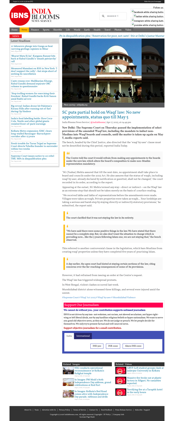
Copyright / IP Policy (102, 414)
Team (37, 410)
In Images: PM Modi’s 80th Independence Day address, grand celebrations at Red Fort (92, 382)
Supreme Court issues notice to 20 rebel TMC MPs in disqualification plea (32, 157)
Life (68, 29)
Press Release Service (123, 410)
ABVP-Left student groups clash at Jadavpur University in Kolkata (145, 369)
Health (97, 29)
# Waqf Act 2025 (87, 297)
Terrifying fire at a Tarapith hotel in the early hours (144, 391)
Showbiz (57, 29)
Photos (117, 29)
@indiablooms (97, 122)
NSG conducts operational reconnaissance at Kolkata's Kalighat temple (89, 370)
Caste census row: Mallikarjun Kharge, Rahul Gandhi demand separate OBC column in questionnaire (32, 83)
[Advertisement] (34, 284)
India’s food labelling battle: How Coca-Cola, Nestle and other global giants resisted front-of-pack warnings (32, 121)
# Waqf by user (103, 297)
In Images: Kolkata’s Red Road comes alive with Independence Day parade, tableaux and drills (91, 394)
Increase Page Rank (87, 417)
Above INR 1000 (133, 346)
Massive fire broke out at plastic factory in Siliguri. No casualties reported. (144, 380)
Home (14, 29)
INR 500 (97, 346)
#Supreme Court (70, 297)
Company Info (118, 414)
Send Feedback (106, 410)
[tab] (69, 336)
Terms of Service (79, 410)
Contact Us (93, 410)
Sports (46, 29)
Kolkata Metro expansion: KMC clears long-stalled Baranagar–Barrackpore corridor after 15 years (31, 133)
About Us (27, 410)
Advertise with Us (49, 410)
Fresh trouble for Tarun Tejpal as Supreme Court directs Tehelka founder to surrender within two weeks (34, 146)
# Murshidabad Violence (123, 297)
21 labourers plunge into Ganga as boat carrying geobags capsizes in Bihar (32, 48)
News (24, 29)
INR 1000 (113, 346)
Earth (87, 29)
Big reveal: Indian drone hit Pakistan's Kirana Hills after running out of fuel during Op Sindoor (31, 108)
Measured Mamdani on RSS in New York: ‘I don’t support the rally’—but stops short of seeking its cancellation (34, 71)
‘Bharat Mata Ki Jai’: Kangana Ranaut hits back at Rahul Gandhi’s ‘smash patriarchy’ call (33, 58)
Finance (35, 29)
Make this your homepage (152, 1)
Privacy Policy (64, 410)
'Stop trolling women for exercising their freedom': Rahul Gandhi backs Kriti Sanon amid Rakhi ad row (33, 96)
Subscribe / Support (142, 410)
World (77, 29)
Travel (107, 29)
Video (128, 29)
